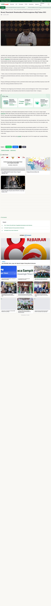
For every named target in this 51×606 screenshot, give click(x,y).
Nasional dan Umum (9, 9)
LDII (4, 4)
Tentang (44, 1)
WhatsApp (8, 146)
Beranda (12, 4)
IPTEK (26, 4)
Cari (41, 1)
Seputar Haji (13, 150)
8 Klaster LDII (42, 4)
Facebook (15, 146)
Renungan (21, 4)
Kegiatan (37, 4)
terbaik (19, 136)
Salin (24, 146)
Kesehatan (31, 4)
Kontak (48, 1)
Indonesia (7, 59)
